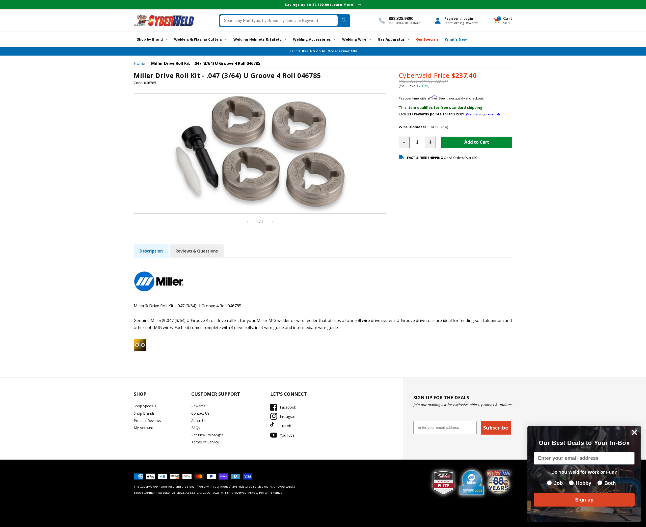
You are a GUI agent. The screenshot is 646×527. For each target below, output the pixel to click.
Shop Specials (145, 406)
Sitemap (277, 492)
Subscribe (495, 427)
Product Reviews (147, 420)
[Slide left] (247, 221)
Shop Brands (144, 413)
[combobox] (279, 20)
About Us (198, 420)
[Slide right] (272, 221)
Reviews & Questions (196, 251)
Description (151, 251)
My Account (143, 427)
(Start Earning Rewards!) (483, 114)
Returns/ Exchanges (207, 435)
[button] (404, 142)
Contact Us (200, 413)
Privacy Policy (257, 492)
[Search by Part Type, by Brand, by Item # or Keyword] (344, 20)
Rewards (198, 406)
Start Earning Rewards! (461, 22)
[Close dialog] (634, 432)
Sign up (584, 500)
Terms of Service (205, 442)
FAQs (195, 427)
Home (139, 63)
